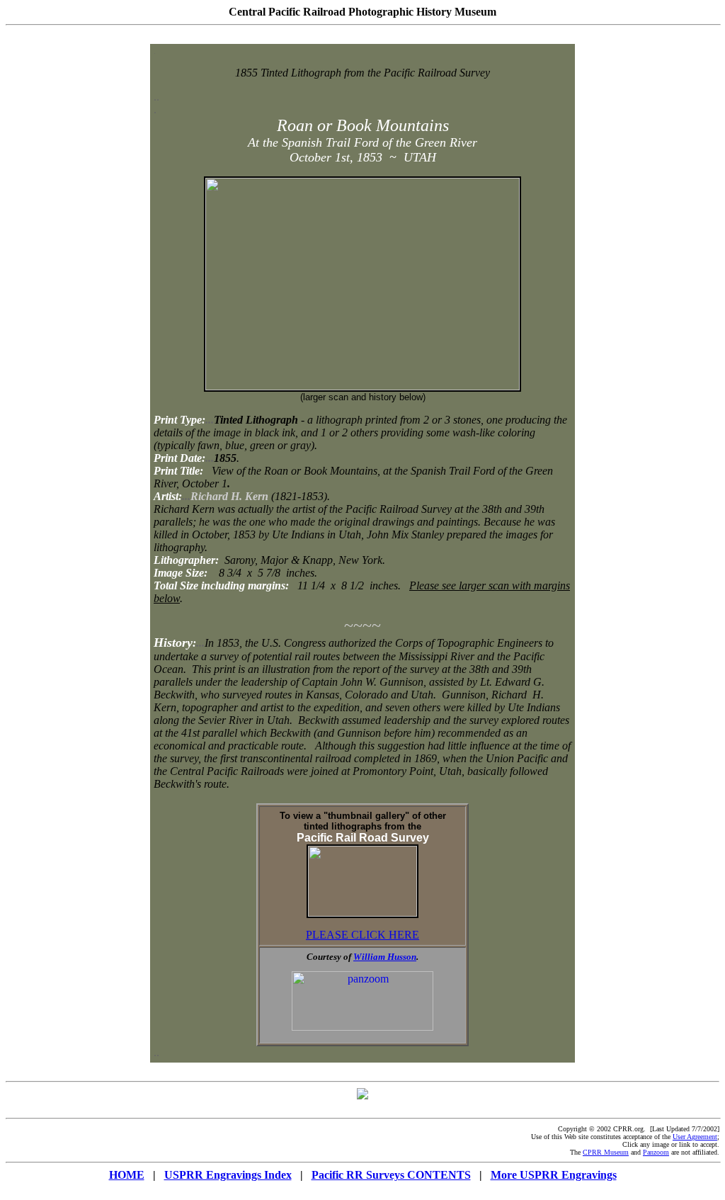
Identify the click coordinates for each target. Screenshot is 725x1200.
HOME (126, 1175)
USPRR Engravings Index (228, 1175)
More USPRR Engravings (554, 1175)
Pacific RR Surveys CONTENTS (391, 1175)
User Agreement (695, 1136)
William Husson (384, 956)
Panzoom (656, 1152)
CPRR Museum (606, 1152)
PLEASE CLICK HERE (362, 935)
